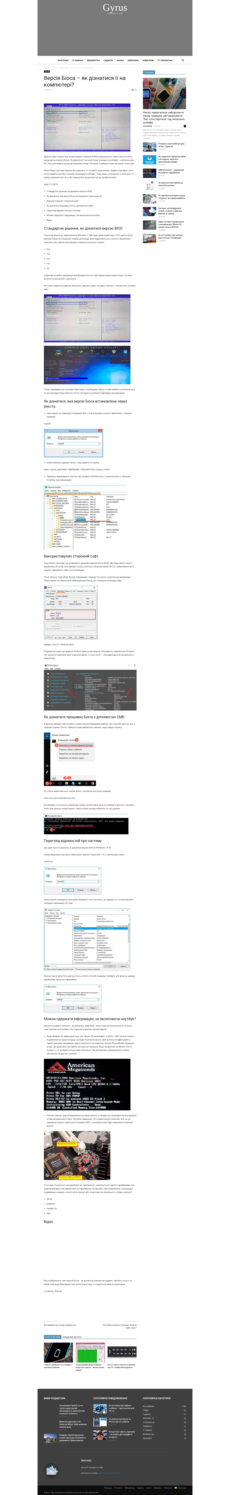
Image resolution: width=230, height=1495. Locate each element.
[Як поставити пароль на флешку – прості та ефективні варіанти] (122, 1353)
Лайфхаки (133, 60)
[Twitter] (52, 96)
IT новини (77, 60)
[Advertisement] (115, 37)
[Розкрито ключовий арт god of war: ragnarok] (149, 147)
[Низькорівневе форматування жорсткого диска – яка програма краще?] (90, 1353)
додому (47, 68)
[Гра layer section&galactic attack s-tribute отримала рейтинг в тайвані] (149, 211)
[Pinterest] (58, 96)
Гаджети (108, 60)
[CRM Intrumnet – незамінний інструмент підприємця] (149, 173)
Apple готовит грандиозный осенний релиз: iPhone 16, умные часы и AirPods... (171, 224)
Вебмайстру (93, 60)
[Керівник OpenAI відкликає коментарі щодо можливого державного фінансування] (50, 1438)
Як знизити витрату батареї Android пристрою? (120, 1326)
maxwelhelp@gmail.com (109, 1473)
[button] (183, 60)
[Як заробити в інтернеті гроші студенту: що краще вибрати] (149, 198)
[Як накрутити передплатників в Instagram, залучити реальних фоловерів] (149, 159)
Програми (63, 60)
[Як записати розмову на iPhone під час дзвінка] (100, 1422)
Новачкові (148, 60)
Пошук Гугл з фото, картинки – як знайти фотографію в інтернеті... (122, 1434)
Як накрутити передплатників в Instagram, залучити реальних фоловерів (172, 159)
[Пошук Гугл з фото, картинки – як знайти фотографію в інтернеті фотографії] (100, 1435)
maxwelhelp (147, 126)
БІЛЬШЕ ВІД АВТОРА (72, 1337)
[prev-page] (45, 1375)
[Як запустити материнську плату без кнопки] (149, 186)
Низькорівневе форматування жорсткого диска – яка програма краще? (90, 1367)
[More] (71, 96)
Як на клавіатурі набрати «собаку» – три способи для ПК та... (121, 1408)
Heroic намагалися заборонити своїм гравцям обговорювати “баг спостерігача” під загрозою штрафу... (164, 117)
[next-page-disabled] (50, 1375)
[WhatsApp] (65, 96)
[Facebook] (46, 96)
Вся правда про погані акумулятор (60, 1325)
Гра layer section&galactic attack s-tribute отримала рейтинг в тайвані (170, 211)
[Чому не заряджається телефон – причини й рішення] (58, 1353)
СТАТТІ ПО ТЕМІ (53, 1337)
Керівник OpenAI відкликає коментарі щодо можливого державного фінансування (72, 1437)
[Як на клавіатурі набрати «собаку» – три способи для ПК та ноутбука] (100, 1408)
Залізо (120, 60)
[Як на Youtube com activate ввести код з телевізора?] (149, 238)
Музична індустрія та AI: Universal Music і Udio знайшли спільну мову (73, 1424)
